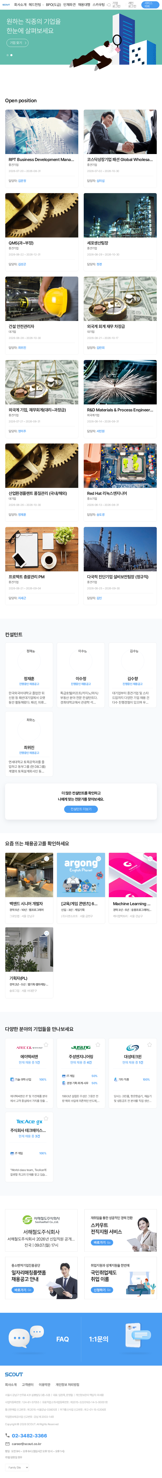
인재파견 (69, 5)
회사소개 (20, 5)
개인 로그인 (132, 5)
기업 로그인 (116, 5)
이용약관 (44, 1385)
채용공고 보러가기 (22, 43)
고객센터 (27, 1385)
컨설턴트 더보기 (81, 809)
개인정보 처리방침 (67, 1385)
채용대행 (84, 5)
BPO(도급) (53, 5)
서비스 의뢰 (148, 4)
